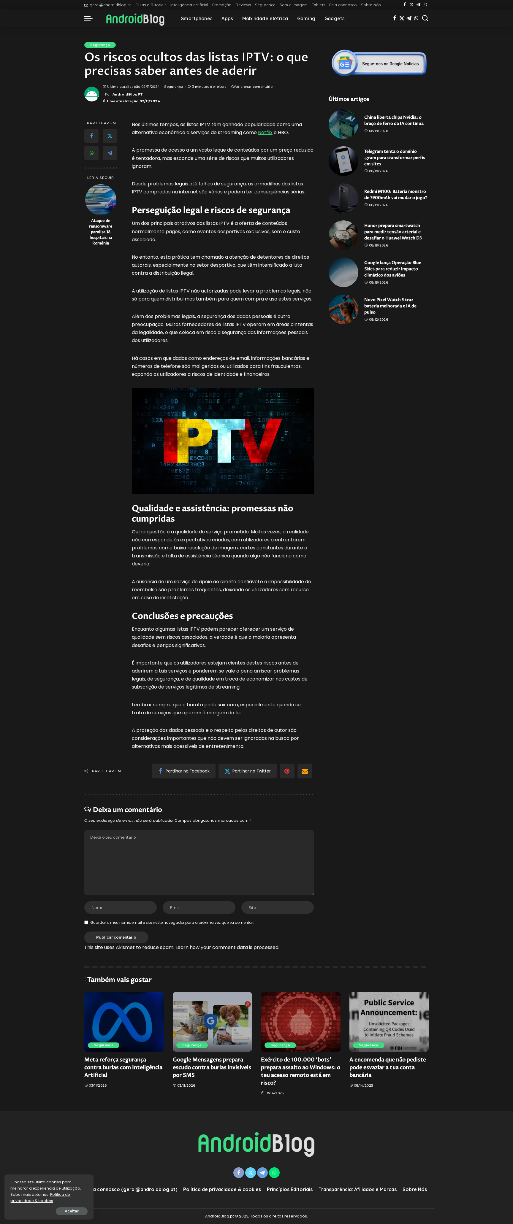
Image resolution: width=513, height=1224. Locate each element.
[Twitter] (411, 4)
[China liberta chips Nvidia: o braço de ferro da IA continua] (343, 124)
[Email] (304, 771)
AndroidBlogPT (128, 94)
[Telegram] (418, 4)
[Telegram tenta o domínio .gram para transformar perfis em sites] (343, 161)
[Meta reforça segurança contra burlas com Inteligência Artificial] (124, 1022)
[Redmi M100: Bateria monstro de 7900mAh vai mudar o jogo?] (343, 198)
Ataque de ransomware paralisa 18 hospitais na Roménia (101, 232)
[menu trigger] (91, 18)
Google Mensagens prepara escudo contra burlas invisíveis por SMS (212, 1067)
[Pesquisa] (425, 18)
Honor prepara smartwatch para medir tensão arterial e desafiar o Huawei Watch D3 (393, 232)
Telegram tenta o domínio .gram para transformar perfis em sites (394, 158)
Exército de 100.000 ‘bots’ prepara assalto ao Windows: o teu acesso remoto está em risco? (300, 1071)
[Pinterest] (287, 771)
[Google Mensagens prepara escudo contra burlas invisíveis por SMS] (212, 1022)
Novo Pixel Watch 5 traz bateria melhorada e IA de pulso (390, 306)
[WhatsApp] (425, 4)
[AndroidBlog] (135, 18)
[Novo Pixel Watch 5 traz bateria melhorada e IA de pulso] (343, 309)
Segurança (100, 45)
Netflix (265, 132)
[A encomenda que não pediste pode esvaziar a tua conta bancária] (389, 1022)
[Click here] (379, 63)
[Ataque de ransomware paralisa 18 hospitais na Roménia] (100, 199)
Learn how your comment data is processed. (227, 947)
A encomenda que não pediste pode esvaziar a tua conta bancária (387, 1067)
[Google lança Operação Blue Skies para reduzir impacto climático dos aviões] (343, 272)
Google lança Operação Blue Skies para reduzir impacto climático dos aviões (392, 269)
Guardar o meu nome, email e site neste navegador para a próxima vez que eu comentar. (172, 922)
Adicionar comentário (254, 87)
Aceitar (72, 1211)
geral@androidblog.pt (110, 4)
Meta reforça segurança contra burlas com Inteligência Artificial (123, 1067)
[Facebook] (404, 4)
